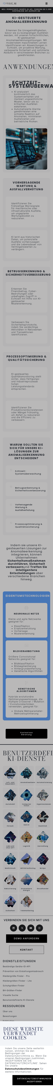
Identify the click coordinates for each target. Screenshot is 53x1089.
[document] (26, 544)
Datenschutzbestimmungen (22, 1068)
